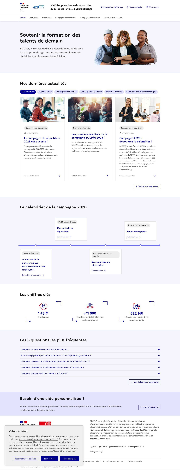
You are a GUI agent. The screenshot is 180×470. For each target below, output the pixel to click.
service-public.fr (134, 446)
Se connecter (62, 237)
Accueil (23, 17)
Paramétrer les (25, 458)
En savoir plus (132, 237)
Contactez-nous (150, 407)
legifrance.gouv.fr (97, 446)
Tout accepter (69, 458)
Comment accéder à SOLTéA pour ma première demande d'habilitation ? (55, 361)
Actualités (34, 17)
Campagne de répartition (66, 17)
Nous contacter (136, 7)
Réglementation (45, 91)
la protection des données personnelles (37, 439)
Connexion (154, 7)
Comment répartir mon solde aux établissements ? (44, 349)
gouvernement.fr (116, 446)
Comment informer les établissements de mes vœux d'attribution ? (52, 367)
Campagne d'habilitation (66, 91)
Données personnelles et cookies (87, 461)
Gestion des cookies (135, 461)
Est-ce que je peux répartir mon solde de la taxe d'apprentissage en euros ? (56, 355)
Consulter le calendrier (31, 275)
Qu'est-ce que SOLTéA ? (113, 17)
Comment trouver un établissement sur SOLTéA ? (44, 373)
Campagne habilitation (90, 17)
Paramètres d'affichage (113, 7)
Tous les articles (28, 91)
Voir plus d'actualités (148, 186)
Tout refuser (49, 458)
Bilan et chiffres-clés (114, 91)
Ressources (46, 17)
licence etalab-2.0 (70, 467)
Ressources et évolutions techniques (141, 91)
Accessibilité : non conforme (113, 461)
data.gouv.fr (95, 452)
